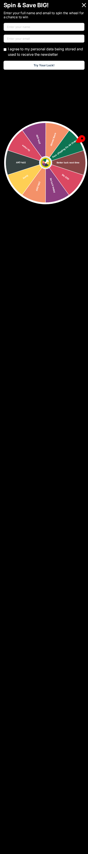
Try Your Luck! (44, 65)
